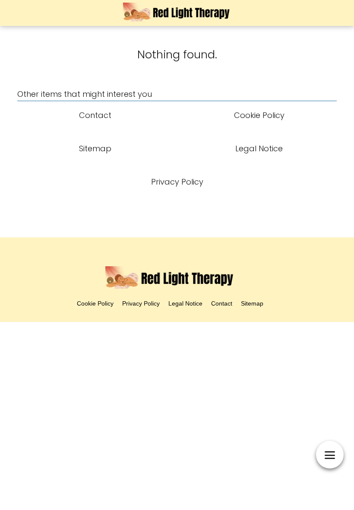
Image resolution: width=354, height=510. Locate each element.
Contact (221, 303)
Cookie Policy (95, 303)
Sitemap (252, 303)
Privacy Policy (141, 303)
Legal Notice (185, 303)
